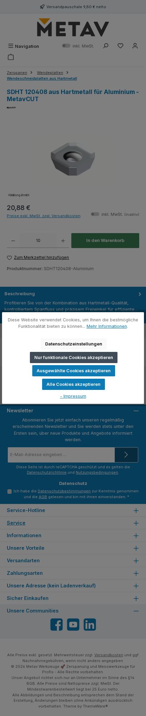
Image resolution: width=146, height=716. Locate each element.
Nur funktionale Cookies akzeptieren (73, 357)
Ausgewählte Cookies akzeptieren (74, 370)
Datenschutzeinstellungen (73, 343)
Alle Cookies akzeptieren (74, 384)
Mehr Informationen (107, 326)
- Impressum (73, 396)
